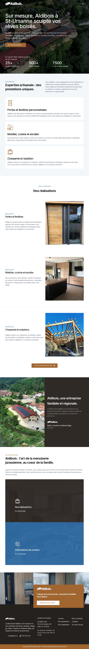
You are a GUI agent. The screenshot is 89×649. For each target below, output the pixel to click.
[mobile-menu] (82, 3)
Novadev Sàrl (62, 646)
